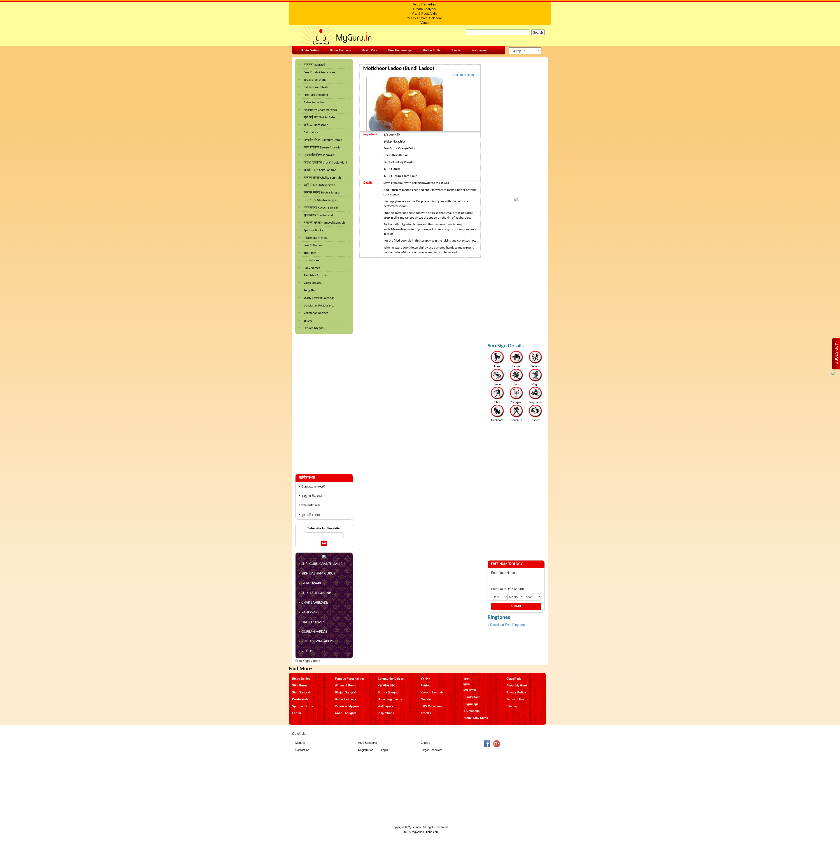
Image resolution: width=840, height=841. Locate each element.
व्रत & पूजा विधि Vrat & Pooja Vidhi (325, 162)
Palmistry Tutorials (316, 275)
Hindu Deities (310, 50)
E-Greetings (472, 710)
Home (364, 61)
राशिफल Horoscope (316, 125)
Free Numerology (400, 50)
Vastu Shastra (313, 283)
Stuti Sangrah (301, 692)
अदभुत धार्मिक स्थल (311, 496)
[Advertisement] (324, 401)
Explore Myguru (314, 328)
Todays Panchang (315, 80)
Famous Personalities (349, 678)
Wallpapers (479, 50)
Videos (307, 651)
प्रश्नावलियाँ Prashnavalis (319, 155)
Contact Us (302, 750)
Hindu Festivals (340, 50)
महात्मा (467, 678)
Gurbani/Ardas (314, 632)
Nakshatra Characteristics (320, 110)
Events (456, 50)
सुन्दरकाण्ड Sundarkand (318, 215)
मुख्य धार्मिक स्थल (310, 514)
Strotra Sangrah (388, 692)
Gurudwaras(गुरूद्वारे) (313, 486)
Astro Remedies (314, 102)
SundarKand (472, 697)
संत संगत (425, 678)
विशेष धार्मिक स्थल (310, 505)
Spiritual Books (313, 230)
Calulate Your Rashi (316, 87)
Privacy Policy (516, 692)
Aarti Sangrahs (367, 742)
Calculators (311, 132)
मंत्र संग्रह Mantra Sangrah (321, 200)
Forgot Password (431, 750)
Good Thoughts (345, 713)
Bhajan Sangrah (346, 692)
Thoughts (310, 253)
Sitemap (512, 706)
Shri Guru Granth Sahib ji (323, 564)
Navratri (426, 699)
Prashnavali (300, 699)
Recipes (379, 61)
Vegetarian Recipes (316, 313)
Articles (426, 713)
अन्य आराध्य (470, 690)
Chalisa (425, 742)
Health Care (369, 50)
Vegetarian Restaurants (319, 305)
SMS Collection (431, 706)
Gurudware (311, 583)
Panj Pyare (310, 612)
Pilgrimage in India (315, 238)
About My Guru (516, 685)
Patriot (425, 685)
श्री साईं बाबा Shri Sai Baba (319, 117)
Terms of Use (515, 699)
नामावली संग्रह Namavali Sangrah (324, 223)
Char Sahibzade (314, 602)
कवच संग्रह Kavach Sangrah (321, 207)
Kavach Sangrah (432, 692)
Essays (308, 320)
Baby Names (312, 268)
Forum (296, 713)
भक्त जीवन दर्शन (386, 685)
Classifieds (513, 678)
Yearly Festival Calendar (319, 298)
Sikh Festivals (313, 622)
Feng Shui (310, 290)
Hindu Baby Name (476, 717)
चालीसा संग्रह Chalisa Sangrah (322, 177)
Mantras (300, 742)
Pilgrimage (471, 704)
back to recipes (463, 74)
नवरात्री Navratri (314, 64)
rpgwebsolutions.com (425, 832)
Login (384, 750)
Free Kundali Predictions (319, 72)
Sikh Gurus (299, 685)
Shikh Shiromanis (316, 593)
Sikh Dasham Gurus (318, 573)
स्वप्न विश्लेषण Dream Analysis (322, 147)
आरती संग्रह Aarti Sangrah (320, 170)
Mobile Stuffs (432, 50)
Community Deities (391, 678)
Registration (365, 750)
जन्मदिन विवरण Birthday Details (323, 140)
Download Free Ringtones (508, 624)
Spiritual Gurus (302, 706)
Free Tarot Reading (316, 95)
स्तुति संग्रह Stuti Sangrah (319, 185)
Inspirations (311, 260)
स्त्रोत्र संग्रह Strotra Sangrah (322, 192)
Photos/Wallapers (317, 641)
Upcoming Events (390, 699)
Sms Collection (313, 245)
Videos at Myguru (347, 706)
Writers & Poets (345, 685)
